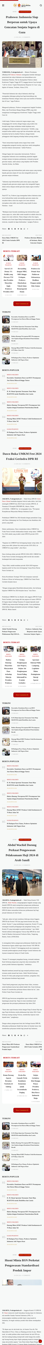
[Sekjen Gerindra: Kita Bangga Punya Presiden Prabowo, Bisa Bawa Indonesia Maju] (35, 1064)
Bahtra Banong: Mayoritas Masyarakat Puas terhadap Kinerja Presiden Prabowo (8, 671)
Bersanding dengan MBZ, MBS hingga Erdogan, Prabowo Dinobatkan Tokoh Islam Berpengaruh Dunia (22, 280)
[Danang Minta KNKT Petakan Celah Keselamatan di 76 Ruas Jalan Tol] (6, 351)
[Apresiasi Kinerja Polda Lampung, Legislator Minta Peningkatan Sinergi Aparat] (35, 649)
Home (15, 11)
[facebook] (9, 229)
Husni (6, 1313)
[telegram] (18, 229)
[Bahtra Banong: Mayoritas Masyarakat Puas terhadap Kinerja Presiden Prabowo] (8, 649)
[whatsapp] (24, 229)
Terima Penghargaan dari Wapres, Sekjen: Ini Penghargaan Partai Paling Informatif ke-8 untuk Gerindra (22, 671)
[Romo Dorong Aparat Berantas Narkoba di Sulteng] (8, 1064)
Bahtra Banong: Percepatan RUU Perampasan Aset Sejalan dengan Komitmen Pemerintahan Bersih (25, 339)
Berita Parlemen (12, 374)
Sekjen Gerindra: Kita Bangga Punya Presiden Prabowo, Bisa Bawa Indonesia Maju (35, 1086)
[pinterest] (15, 229)
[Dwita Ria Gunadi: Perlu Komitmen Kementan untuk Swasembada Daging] (22, 1064)
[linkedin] (21, 229)
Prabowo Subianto (15, 75)
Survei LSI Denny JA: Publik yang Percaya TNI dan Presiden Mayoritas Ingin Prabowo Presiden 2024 (8, 280)
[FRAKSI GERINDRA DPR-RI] (22, 5)
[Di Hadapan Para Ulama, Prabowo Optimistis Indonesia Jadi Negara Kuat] (6, 360)
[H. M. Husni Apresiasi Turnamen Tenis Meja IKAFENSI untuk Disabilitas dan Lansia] (6, 329)
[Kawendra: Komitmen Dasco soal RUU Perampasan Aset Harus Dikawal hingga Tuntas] (6, 319)
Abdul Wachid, (12, 903)
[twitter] (12, 229)
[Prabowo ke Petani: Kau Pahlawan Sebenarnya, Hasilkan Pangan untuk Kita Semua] (35, 258)
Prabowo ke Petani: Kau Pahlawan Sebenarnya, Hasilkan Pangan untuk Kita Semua (35, 277)
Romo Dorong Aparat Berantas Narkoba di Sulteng (8, 1081)
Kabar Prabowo (25, 11)
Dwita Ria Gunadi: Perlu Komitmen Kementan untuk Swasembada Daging (22, 1083)
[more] (27, 229)
